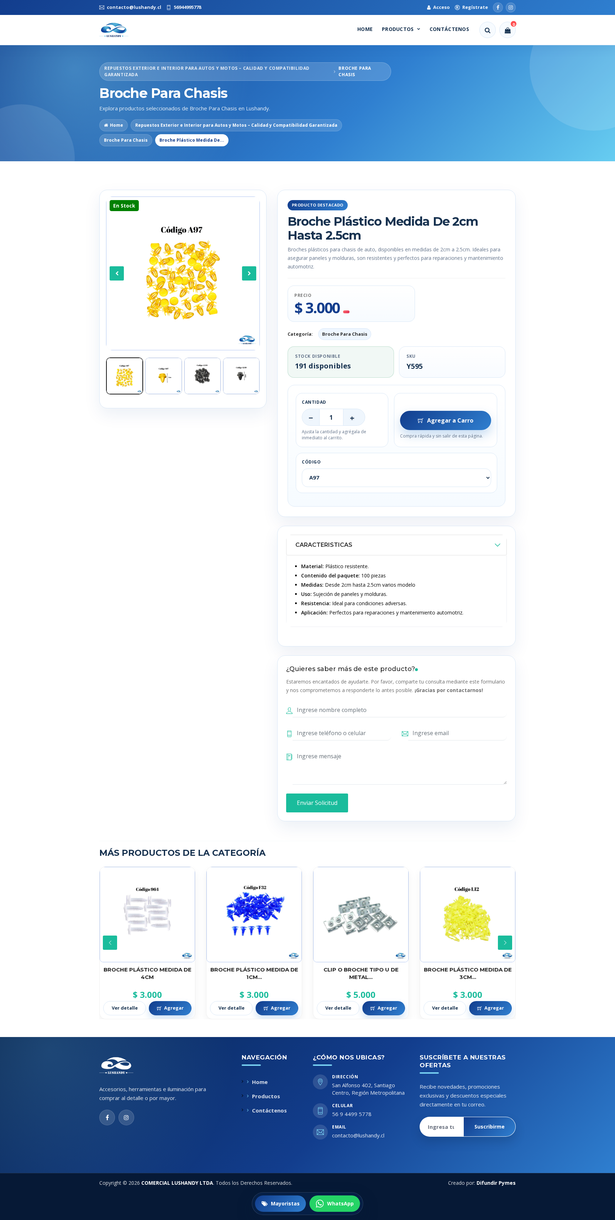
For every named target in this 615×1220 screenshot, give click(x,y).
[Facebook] (498, 7)
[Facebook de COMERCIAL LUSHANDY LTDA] (107, 1117)
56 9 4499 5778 (352, 1113)
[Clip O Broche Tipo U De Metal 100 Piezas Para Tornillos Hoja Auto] (254, 914)
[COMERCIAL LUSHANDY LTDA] (123, 1065)
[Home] (120, 30)
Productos (398, 29)
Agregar (174, 1008)
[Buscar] (487, 30)
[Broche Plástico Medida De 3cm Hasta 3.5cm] (361, 914)
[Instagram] (511, 7)
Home (365, 29)
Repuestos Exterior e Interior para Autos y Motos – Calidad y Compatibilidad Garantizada (236, 125)
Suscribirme (489, 1126)
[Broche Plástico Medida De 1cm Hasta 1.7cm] (147, 914)
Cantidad (314, 402)
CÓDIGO (311, 462)
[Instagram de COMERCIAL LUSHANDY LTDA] (126, 1117)
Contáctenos (449, 29)
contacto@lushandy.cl (358, 1135)
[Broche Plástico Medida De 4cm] (467, 914)
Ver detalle (125, 1008)
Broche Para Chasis (126, 140)
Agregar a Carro (450, 420)
